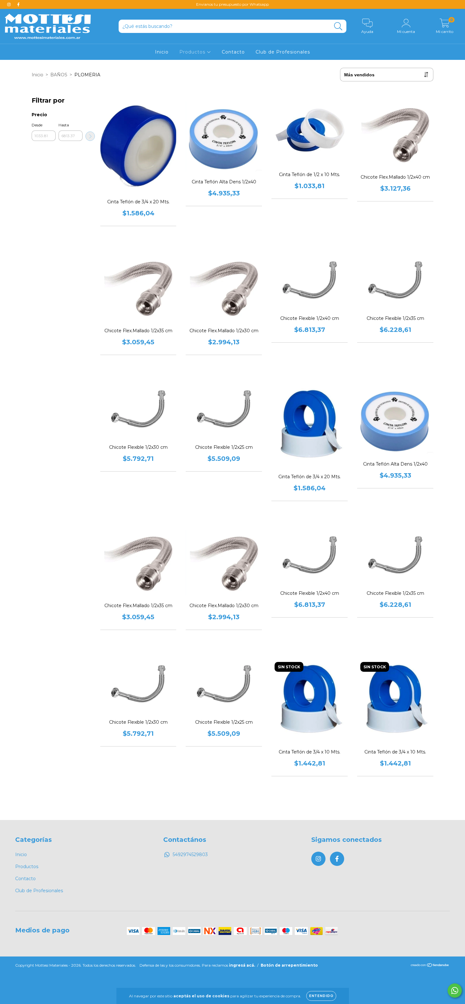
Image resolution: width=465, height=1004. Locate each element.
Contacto (233, 52)
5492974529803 (190, 854)
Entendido (321, 996)
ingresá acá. (242, 965)
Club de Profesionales (283, 52)
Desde (37, 125)
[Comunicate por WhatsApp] (455, 990)
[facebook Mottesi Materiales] (18, 4)
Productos (193, 52)
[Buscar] (338, 26)
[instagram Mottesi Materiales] (9, 4)
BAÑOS (58, 75)
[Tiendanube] (430, 965)
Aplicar (90, 136)
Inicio (162, 52)
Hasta (64, 125)
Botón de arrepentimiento (289, 965)
